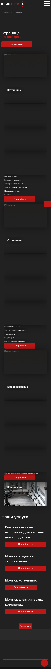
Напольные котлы (12, 191)
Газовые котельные (12, 180)
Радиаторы (9, 337)
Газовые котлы (10, 176)
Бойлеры (8, 195)
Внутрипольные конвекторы (16, 341)
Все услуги (25, 626)
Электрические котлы (13, 184)
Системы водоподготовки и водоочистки (21, 473)
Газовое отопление (12, 326)
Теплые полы (10, 334)
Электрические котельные (15, 187)
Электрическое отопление (15, 330)
